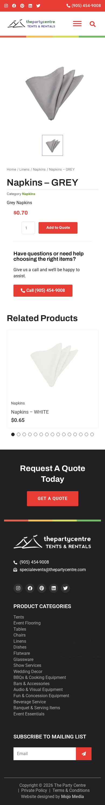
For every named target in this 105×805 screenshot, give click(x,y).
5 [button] (35, 434)
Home (11, 169)
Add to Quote (58, 227)
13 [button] (81, 434)
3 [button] (24, 434)
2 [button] (18, 434)
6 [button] (41, 434)
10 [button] (64, 434)
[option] (52, 92)
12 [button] (75, 434)
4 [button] (30, 434)
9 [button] (58, 434)
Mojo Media (72, 796)
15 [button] (92, 434)
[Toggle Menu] (77, 23)
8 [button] (52, 434)
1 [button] (13, 434)
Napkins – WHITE (30, 412)
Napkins (39, 169)
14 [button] (86, 434)
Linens (24, 169)
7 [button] (47, 434)
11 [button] (69, 434)
